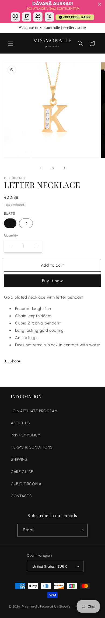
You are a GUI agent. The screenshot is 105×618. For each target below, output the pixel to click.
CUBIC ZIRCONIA (26, 484)
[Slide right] (64, 168)
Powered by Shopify (55, 606)
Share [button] (14, 361)
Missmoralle (31, 606)
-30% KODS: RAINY (77, 17)
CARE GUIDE (22, 471)
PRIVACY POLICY (25, 435)
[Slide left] (41, 168)
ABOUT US (20, 423)
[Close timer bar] (99, 4)
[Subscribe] (82, 530)
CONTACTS (21, 496)
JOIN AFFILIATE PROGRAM (34, 411)
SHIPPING (19, 459)
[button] (11, 43)
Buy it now (52, 280)
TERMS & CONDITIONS (32, 447)
